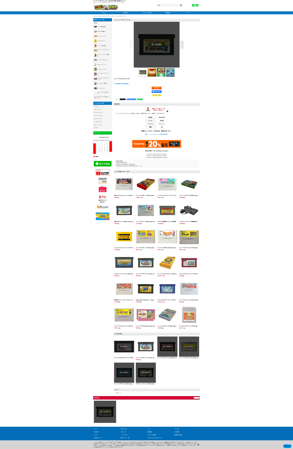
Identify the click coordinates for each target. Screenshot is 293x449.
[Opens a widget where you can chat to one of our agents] (287, 446)
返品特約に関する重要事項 (122, 83)
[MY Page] (197, 5)
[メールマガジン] (193, 5)
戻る (146, 134)
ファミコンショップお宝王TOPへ (159, 134)
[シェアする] (116, 99)
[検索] (181, 5)
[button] (131, 45)
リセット (197, 397)
